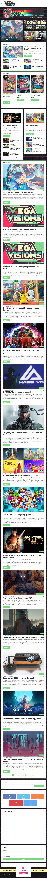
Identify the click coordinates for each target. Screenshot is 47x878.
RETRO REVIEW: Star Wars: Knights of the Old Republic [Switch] (10, 127)
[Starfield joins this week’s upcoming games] (27, 61)
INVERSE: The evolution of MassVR (38, 139)
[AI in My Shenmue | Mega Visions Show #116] (6, 61)
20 (26, 775)
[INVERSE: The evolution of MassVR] (29, 139)
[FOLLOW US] (23, 868)
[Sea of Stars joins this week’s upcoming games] (27, 67)
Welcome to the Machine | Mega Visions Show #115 (40, 26)
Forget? (42, 853)
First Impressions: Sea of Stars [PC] (15, 141)
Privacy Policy (43, 876)
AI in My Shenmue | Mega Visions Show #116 (28, 26)
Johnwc (5, 676)
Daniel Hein (5, 596)
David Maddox (6, 390)
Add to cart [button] (6, 102)
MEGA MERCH (6, 74)
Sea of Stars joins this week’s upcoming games (38, 67)
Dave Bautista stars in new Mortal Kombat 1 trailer (15, 67)
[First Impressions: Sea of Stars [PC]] (6, 140)
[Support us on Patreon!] (23, 13)
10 (23, 775)
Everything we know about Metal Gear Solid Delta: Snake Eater (40, 37)
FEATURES (28, 111)
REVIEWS (5, 111)
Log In (23, 859)
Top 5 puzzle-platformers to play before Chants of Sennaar (23, 760)
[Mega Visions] (9, 3)
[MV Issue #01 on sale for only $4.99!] (12, 30)
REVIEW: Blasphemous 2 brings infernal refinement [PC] (15, 156)
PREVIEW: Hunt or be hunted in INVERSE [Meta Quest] (22, 351)
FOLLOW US (23, 873)
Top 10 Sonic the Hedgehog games (37, 150)
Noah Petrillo (5, 123)
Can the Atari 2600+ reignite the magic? (19, 678)
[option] (23, 30)
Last (33, 775)
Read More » (28, 55)
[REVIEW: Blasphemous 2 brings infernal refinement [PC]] (6, 154)
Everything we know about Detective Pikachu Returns (28, 37)
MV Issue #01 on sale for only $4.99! (11, 38)
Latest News (6, 44)
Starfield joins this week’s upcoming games (37, 61)
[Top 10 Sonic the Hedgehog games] (29, 150)
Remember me (6, 856)
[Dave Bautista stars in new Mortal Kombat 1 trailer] (6, 67)
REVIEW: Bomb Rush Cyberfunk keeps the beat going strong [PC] (15, 148)
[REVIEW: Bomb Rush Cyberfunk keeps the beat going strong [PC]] (6, 146)
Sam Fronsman (6, 473)
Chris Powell (27, 46)
